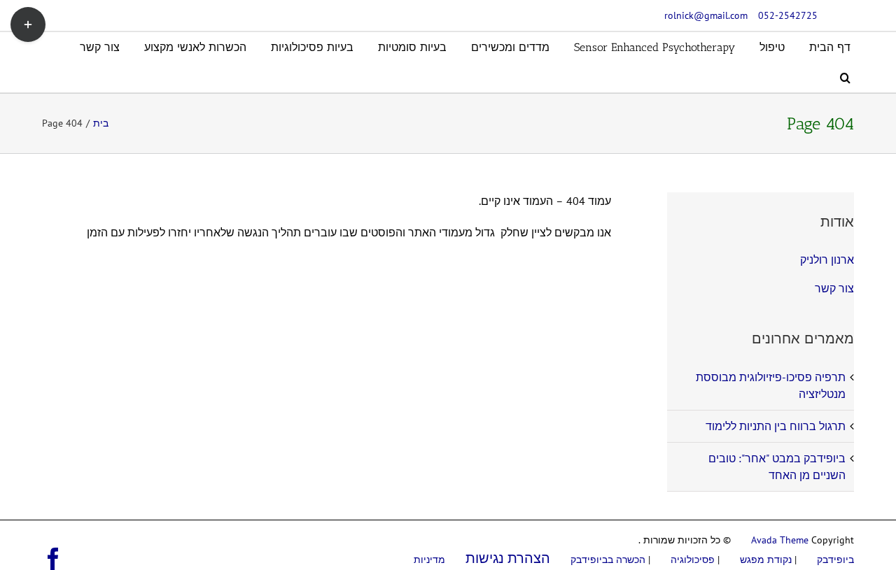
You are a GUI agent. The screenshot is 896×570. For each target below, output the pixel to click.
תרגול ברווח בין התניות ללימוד (776, 426)
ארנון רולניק (827, 259)
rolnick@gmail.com (706, 15)
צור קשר (834, 288)
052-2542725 (788, 15)
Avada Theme (779, 540)
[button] (845, 77)
